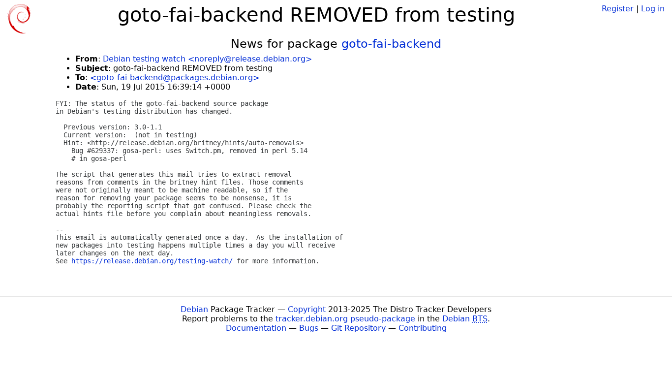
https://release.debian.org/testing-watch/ (152, 261)
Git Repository (358, 328)
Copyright (307, 309)
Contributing (422, 328)
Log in (653, 8)
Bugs (308, 328)
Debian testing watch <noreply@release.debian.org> (207, 58)
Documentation (256, 328)
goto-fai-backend (391, 44)
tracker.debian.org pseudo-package (345, 318)
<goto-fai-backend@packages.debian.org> (174, 77)
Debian (194, 309)
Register (618, 8)
